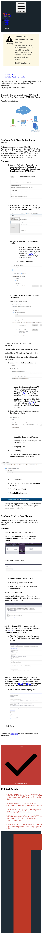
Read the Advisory (22, 63)
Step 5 (28, 684)
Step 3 (20, 684)
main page (14, 734)
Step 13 (10, 630)
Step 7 (31, 254)
